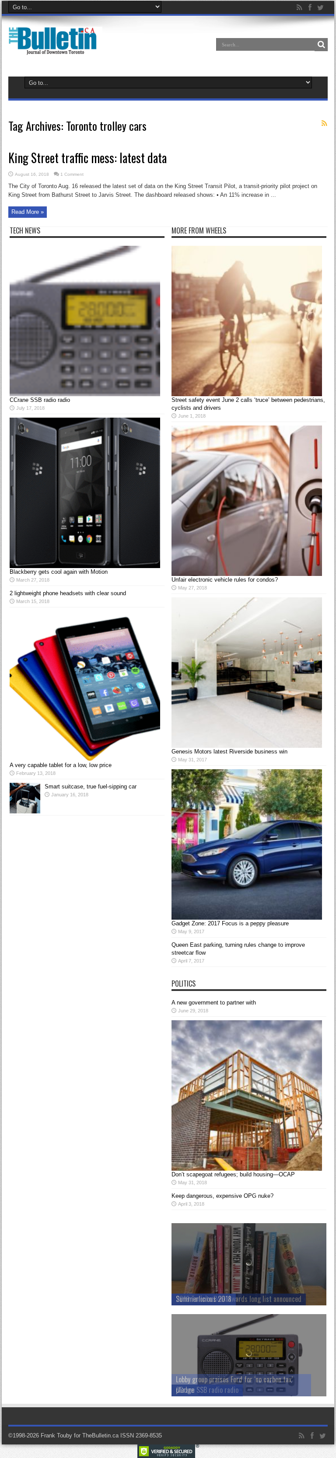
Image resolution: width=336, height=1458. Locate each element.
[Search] (321, 44)
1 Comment (72, 174)
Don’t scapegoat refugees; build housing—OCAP (233, 1174)
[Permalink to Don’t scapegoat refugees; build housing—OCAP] (247, 1168)
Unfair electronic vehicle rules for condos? (225, 579)
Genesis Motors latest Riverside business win (229, 751)
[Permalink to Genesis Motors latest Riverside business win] (247, 746)
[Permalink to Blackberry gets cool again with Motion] (85, 566)
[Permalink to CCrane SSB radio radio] (85, 394)
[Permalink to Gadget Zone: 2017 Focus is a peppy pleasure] (247, 917)
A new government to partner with (214, 1002)
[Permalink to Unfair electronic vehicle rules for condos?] (247, 574)
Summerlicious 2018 (203, 1299)
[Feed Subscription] (324, 123)
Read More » (27, 212)
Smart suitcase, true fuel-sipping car (90, 786)
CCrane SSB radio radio (40, 400)
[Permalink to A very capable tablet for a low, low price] (85, 759)
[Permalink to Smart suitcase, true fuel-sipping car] (25, 811)
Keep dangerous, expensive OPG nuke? (222, 1196)
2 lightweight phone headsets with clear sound (68, 593)
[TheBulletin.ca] (55, 48)
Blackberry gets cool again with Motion (59, 572)
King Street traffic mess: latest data (87, 158)
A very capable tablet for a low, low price (61, 765)
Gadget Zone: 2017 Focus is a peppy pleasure (230, 923)
